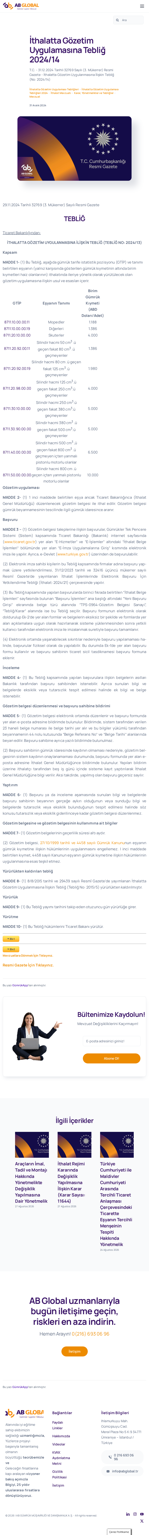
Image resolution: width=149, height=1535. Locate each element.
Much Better (37, 1519)
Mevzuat (34, 96)
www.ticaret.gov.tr (19, 541)
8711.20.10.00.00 (17, 335)
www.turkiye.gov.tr (73, 554)
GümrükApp (20, 985)
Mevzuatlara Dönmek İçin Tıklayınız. (28, 956)
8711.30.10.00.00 (17, 408)
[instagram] (135, 1514)
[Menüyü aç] (142, 6)
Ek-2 (12, 949)
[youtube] (142, 1514)
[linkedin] (128, 1514)
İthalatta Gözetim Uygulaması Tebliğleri (54, 89)
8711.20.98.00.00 (17, 388)
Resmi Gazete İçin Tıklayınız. (28, 965)
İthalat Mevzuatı (61, 93)
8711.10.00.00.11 (17, 322)
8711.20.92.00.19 (17, 368)
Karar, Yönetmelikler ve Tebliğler (94, 93)
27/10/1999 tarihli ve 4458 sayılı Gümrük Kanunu (82, 842)
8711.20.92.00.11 (17, 348)
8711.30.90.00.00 (17, 428)
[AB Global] (70, 6)
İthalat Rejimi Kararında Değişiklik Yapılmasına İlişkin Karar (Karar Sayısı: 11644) (71, 1182)
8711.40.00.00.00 (17, 452)
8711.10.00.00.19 (17, 328)
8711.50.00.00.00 (17, 474)
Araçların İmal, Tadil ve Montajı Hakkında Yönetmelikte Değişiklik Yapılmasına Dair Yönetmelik (31, 1182)
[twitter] (142, 1521)
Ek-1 (12, 939)
